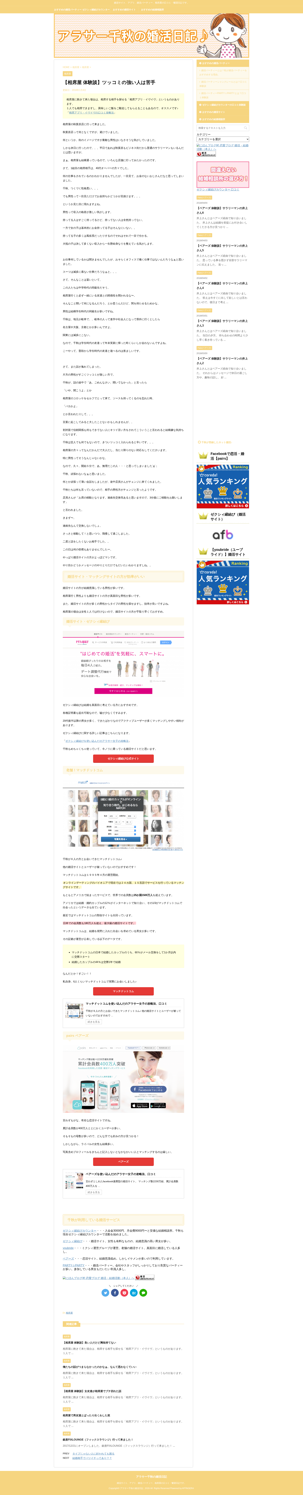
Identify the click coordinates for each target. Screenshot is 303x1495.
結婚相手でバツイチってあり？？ (92, 1458)
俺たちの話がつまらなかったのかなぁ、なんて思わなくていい (99, 1366)
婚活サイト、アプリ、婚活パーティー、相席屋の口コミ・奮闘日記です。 (151, 1483)
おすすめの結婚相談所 (152, 9)
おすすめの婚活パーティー (68, 9)
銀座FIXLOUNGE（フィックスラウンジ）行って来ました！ (98, 1439)
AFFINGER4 (188, 1488)
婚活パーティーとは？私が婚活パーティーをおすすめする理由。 (223, 72)
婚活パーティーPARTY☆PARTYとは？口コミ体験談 (222, 95)
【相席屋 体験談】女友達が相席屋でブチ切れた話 (92, 1391)
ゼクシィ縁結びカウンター (79, 1230)
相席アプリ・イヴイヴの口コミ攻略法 (91, 112)
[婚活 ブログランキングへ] (144, 1278)
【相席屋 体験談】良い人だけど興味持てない (89, 1342)
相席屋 (69, 1313)
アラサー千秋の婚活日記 (151, 1476)
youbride (68, 1248)
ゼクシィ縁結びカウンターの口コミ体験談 (96, 10)
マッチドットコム (123, 991)
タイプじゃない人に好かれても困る (93, 1453)
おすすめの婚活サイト (124, 9)
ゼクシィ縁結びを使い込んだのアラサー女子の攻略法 (97, 740)
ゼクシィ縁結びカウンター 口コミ (218, 189)
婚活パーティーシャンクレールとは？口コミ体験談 (223, 83)
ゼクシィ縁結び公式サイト (123, 758)
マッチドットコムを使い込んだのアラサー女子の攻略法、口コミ (126, 1003)
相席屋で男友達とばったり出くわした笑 (86, 1415)
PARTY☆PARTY (74, 1265)
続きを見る (94, 1021)
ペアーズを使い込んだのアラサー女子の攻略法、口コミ (121, 1174)
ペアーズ (123, 1161)
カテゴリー (204, 134)
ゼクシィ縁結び (72, 1241)
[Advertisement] (226, 411)
